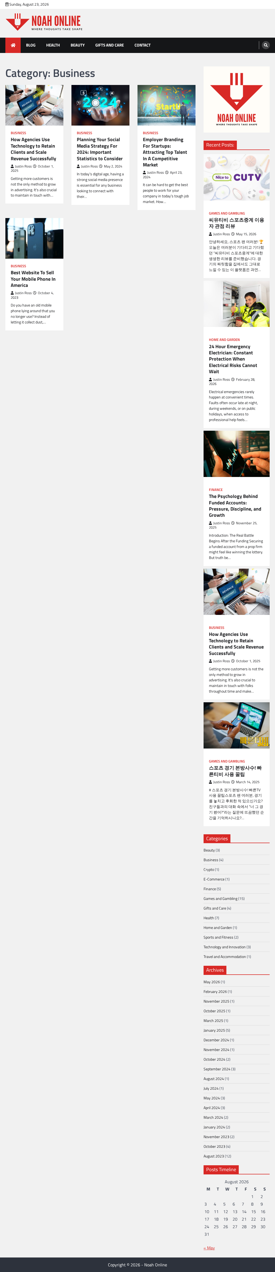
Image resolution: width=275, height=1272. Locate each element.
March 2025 (213, 1020)
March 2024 (213, 1117)
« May (209, 1248)
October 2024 (214, 1059)
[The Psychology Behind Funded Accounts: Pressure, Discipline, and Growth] (237, 454)
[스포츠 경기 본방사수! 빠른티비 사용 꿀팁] (237, 725)
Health (53, 45)
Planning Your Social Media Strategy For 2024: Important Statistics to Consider (100, 149)
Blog (30, 45)
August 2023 (214, 1156)
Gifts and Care (109, 45)
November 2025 (216, 1001)
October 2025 (214, 1011)
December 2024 (216, 1040)
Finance (216, 490)
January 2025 (214, 1030)
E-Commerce (214, 879)
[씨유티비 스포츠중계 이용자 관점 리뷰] (237, 177)
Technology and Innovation (225, 947)
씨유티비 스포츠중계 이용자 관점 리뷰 (236, 223)
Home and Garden (224, 340)
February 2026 (215, 991)
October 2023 (214, 1146)
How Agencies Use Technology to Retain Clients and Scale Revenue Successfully (33, 149)
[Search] (266, 45)
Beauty (78, 45)
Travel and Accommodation (225, 956)
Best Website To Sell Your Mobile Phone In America (33, 278)
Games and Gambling (227, 213)
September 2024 (217, 1069)
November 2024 (216, 1049)
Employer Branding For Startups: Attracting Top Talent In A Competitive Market (165, 152)
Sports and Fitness (218, 937)
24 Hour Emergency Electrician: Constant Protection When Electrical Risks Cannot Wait (233, 359)
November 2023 (216, 1136)
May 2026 (212, 982)
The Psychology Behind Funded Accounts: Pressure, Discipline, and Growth (235, 505)
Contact (143, 45)
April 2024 (212, 1107)
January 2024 (214, 1127)
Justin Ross (23, 166)
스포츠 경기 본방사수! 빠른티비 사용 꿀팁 (235, 771)
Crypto (209, 869)
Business (18, 133)
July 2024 (211, 1088)
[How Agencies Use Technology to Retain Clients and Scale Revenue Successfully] (237, 592)
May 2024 (212, 1098)
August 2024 (214, 1078)
